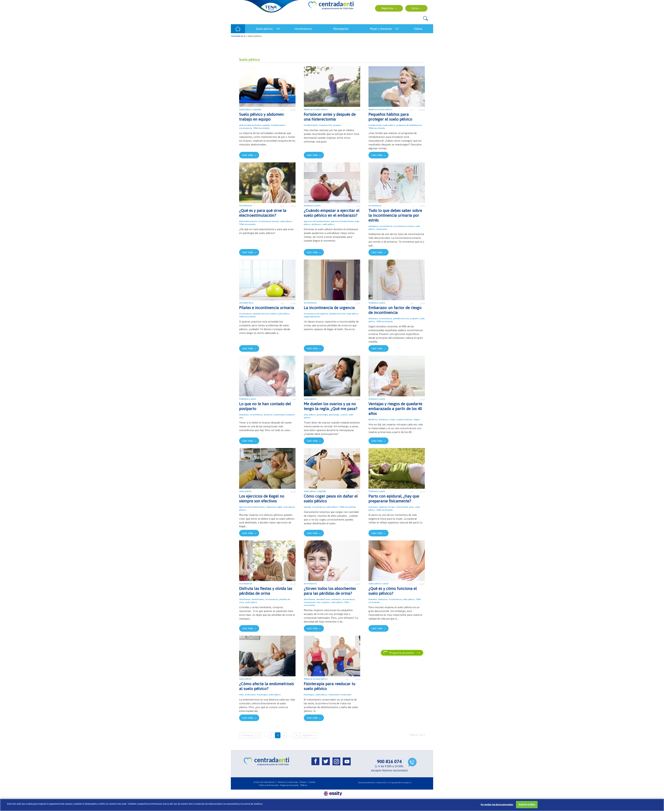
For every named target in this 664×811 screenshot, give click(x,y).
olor (318, 602)
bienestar (372, 599)
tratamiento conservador (340, 694)
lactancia (268, 414)
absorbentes (244, 599)
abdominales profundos (250, 125)
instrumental (402, 507)
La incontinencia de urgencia (329, 307)
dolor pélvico (310, 414)
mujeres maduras (404, 419)
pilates (273, 313)
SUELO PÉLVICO (264, 28)
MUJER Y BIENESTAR (381, 28)
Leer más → (249, 155)
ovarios (344, 414)
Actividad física (246, 303)
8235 (346, 584)
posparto (414, 318)
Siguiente (308, 735)
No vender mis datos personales (497, 804)
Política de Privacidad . (269, 785)
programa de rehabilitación (409, 125)
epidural (383, 507)
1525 (282, 206)
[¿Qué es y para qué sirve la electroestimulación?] (267, 182)
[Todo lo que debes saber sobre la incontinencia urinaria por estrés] (396, 182)
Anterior (248, 735)
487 (347, 679)
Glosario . (303, 782)
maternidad (279, 414)
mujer (392, 419)
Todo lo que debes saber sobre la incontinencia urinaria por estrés (395, 215)
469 (282, 584)
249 (346, 110)
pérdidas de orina (261, 313)
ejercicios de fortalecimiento (317, 221)
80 (412, 303)
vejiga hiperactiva (312, 316)
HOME (238, 28)
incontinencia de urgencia (316, 313)
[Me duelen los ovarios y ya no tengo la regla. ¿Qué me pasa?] (332, 375)
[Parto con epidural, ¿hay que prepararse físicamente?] (396, 468)
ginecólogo (334, 414)
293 (347, 303)
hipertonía (271, 507)
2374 (410, 584)
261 (282, 303)
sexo (241, 417)
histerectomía (325, 125)
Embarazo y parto (312, 205)
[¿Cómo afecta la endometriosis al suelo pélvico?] (267, 655)
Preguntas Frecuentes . (289, 785)
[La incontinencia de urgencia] (332, 279)
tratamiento (381, 229)
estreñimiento (258, 599)
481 (347, 492)
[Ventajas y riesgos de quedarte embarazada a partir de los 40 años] (396, 375)
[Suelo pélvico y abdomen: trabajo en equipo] (267, 86)
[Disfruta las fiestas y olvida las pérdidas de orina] (267, 560)
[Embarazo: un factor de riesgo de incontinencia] (396, 279)
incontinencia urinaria (269, 221)
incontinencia (245, 128)
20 (411, 110)
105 (282, 110)
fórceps (391, 507)
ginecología (322, 414)
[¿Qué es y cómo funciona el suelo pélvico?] (396, 560)
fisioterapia (262, 694)
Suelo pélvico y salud (378, 583)
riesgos (416, 419)
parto (411, 507)
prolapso (337, 125)
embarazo (316, 224)
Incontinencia (245, 205)
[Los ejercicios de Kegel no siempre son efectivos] (267, 468)
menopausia (309, 602)
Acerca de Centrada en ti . (265, 782)
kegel (279, 507)
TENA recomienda (261, 128)
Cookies (311, 782)
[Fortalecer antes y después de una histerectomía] (332, 86)
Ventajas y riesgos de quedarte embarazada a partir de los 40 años (395, 409)
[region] (332, 805)
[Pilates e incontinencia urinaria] (267, 279)
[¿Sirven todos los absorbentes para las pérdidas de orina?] (332, 560)
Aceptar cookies (527, 804)
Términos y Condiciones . (288, 782)
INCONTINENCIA (303, 28)
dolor (241, 694)
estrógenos (373, 226)
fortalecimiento (278, 125)
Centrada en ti (238, 36)
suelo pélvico (286, 221)
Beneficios (373, 419)
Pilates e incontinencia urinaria (266, 307)
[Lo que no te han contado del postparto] (267, 375)
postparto (290, 414)
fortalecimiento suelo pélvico (381, 125)
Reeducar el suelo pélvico (316, 109)
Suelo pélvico (310, 399)
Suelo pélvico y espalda (250, 109)
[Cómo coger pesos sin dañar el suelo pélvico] (332, 468)
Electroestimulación (248, 221)
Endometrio (250, 694)
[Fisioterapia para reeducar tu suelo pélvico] (332, 655)
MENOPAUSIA (340, 28)
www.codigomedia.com (380, 782)
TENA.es (303, 785)
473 (411, 492)
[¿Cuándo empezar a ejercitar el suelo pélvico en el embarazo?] (332, 182)
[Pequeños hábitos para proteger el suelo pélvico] (396, 86)
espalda (266, 125)
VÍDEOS (418, 28)
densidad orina (323, 599)
